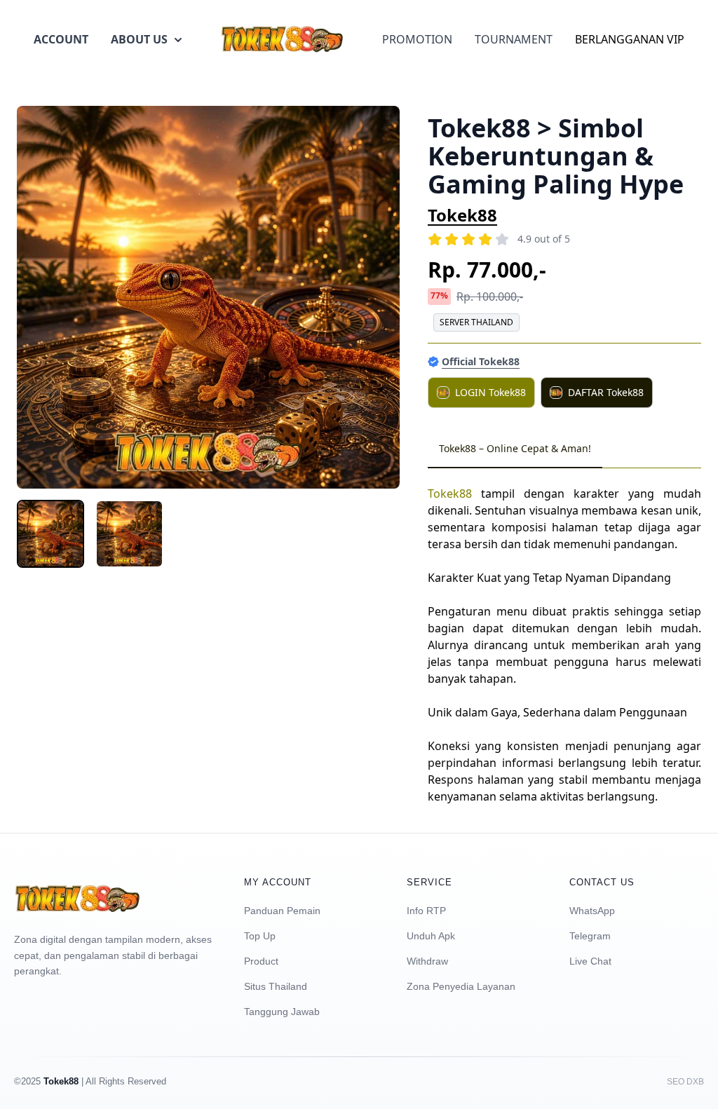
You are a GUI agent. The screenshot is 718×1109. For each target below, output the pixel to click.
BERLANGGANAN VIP (629, 39)
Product (261, 961)
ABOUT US (139, 39)
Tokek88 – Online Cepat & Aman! (515, 448)
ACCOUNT (61, 39)
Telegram (590, 935)
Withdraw (427, 961)
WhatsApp (592, 910)
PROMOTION (417, 39)
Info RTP (426, 910)
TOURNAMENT (514, 39)
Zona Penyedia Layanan (461, 986)
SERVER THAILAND (476, 322)
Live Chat (590, 961)
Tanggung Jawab (282, 1011)
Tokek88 (462, 214)
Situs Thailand (275, 986)
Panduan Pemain (282, 910)
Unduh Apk (431, 935)
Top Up (260, 935)
